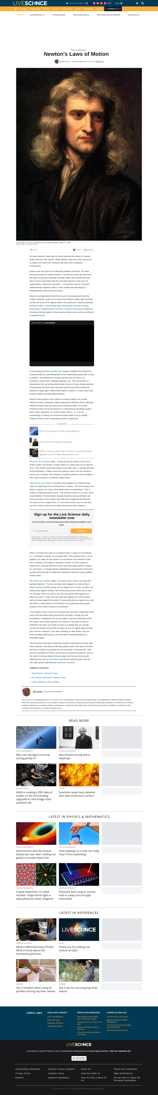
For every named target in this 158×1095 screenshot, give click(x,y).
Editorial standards (58, 1078)
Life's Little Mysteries (55, 1017)
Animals (23, 9)
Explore (99, 9)
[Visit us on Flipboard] (101, 3)
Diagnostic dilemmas (55, 1023)
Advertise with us (90, 1073)
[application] (62, 343)
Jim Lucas (66, 61)
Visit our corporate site (119, 1051)
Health (46, 9)
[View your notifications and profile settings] (137, 3)
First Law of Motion (41, 462)
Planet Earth (67, 9)
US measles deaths (59, 14)
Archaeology (35, 9)
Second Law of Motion (43, 483)
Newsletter (90, 250)
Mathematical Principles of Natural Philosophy (62, 309)
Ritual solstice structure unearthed (108, 14)
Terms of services (57, 537)
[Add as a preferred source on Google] (79, 1058)
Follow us (78, 250)
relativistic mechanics (66, 662)
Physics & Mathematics (78, 50)
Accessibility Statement (27, 1069)
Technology (88, 9)
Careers (19, 1078)
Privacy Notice (36, 538)
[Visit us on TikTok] (105, 3)
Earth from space (53, 1020)
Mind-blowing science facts (117, 1030)
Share (35, 250)
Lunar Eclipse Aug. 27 (37, 14)
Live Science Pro (133, 14)
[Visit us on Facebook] (87, 3)
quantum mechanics (50, 659)
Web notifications (123, 1073)
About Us (86, 1069)
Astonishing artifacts (55, 1026)
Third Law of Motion (41, 581)
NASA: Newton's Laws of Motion (45, 682)
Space (77, 9)
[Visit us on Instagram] (94, 3)
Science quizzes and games (117, 1017)
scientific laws (56, 371)
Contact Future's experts (61, 1069)
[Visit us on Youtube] (98, 3)
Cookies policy (56, 1073)
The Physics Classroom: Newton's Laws (49, 678)
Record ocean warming (81, 14)
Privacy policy (23, 1073)
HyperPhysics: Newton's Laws (45, 673)
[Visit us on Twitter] (90, 3)
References (100, 62)
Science (55, 9)
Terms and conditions (125, 1069)
